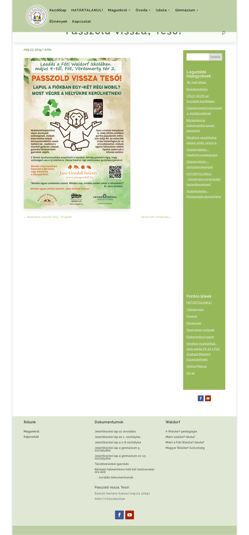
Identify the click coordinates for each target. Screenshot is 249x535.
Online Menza (196, 366)
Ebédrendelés (197, 89)
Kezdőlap (58, 10)
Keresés (215, 56)
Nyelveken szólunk (200, 330)
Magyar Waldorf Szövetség (185, 448)
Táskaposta (195, 309)
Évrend (191, 316)
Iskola (161, 10)
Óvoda (141, 10)
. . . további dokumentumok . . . (116, 477)
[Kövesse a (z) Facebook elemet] (201, 398)
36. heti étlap (196, 82)
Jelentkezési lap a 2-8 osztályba (118, 442)
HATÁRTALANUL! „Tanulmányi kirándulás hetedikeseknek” (203, 179)
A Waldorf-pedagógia (181, 431)
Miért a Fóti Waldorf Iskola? (185, 442)
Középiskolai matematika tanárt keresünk (200, 125)
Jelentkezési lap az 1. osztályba (117, 437)
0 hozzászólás (114, 499)
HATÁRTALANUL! (87, 10)
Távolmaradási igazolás (112, 464)
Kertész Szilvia (117, 493)
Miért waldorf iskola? (180, 437)
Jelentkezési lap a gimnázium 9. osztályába (117, 449)
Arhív (48, 49)
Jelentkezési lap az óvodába (115, 431)
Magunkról (117, 10)
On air (190, 373)
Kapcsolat (81, 21)
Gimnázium (185, 10)
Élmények (58, 21)
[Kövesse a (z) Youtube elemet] (208, 398)
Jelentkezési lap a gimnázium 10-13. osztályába (120, 457)
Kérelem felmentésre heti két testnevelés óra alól (124, 471)
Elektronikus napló (200, 337)
